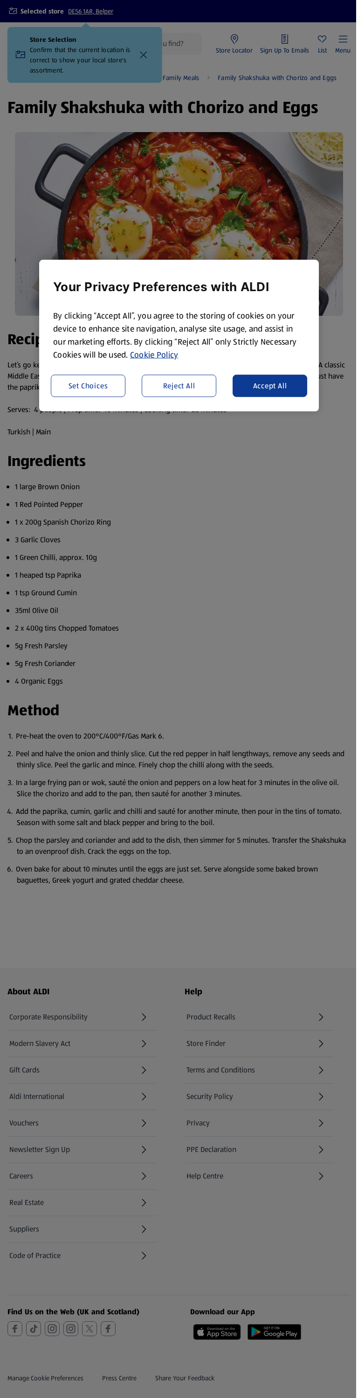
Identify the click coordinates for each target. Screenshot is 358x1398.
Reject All (179, 385)
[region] (179, 336)
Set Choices (88, 385)
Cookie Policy (154, 355)
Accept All (270, 385)
